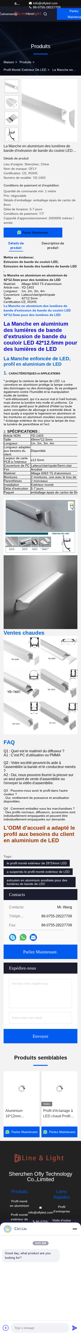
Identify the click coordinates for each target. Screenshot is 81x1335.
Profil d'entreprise (61, 1209)
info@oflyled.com (45, 3)
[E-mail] (33, 937)
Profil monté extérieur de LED (25, 70)
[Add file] (6, 1328)
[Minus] (74, 1229)
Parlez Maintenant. (40, 951)
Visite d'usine (61, 1220)
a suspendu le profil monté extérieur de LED (38, 872)
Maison (9, 62)
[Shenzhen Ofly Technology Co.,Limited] (40, 1158)
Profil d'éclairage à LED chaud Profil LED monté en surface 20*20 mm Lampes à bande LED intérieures (58, 1114)
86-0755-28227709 (46, 7)
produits (25, 62)
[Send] (74, 1328)
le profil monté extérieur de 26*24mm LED (37, 863)
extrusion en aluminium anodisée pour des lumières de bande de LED (37, 882)
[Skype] (13, 937)
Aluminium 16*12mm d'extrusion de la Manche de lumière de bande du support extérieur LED (20, 1114)
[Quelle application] (23, 937)
